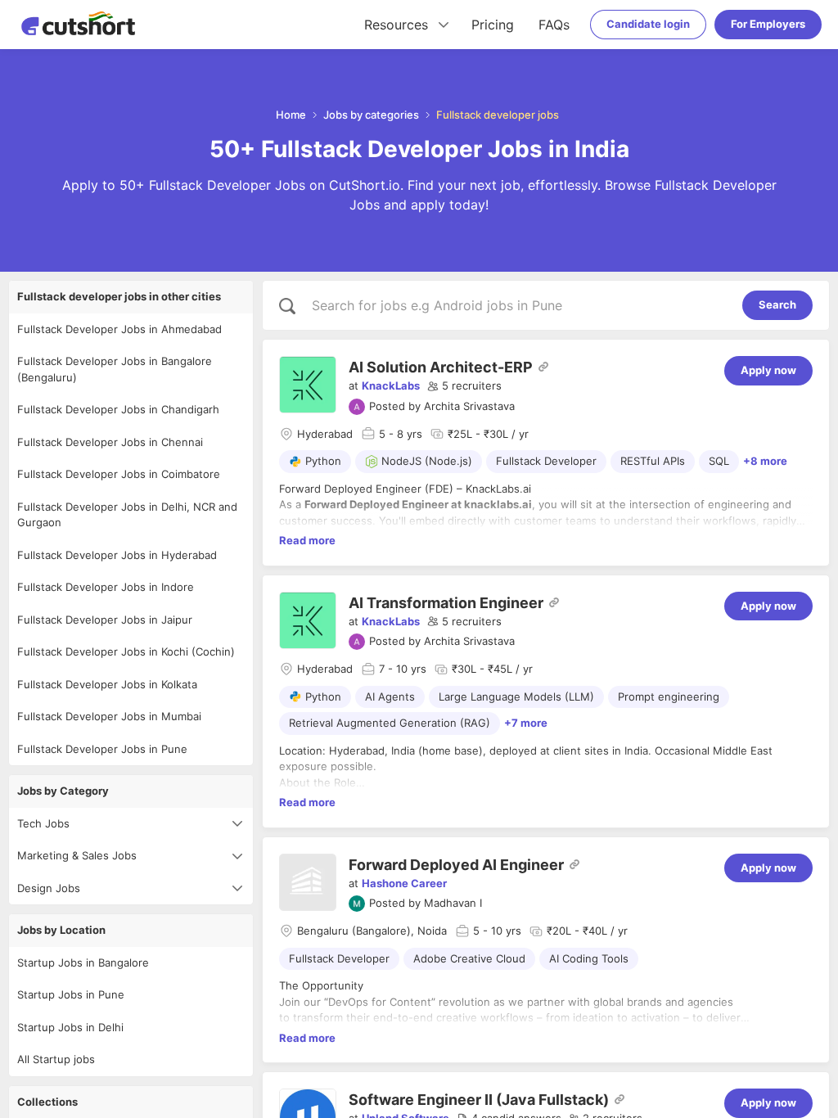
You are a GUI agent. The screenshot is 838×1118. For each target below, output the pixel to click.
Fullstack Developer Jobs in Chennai (110, 442)
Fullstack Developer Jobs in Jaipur (104, 619)
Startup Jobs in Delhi (70, 1027)
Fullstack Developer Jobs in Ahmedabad (119, 329)
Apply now (768, 369)
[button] (464, 386)
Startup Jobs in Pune (70, 994)
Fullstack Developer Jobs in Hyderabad (117, 554)
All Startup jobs (56, 1059)
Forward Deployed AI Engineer (456, 864)
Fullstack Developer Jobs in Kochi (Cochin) (126, 651)
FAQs (554, 24)
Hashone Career (404, 883)
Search (777, 304)
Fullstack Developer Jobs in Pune (102, 748)
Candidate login (648, 23)
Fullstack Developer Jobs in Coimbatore (118, 473)
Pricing (492, 24)
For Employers (768, 23)
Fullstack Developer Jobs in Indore (105, 586)
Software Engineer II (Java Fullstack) (479, 1099)
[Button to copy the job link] (543, 366)
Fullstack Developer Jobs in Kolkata (107, 684)
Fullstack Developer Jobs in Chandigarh (118, 409)
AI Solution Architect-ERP (441, 367)
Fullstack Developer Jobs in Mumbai (109, 716)
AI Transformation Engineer (446, 602)
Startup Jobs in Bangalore (83, 962)
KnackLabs (391, 385)
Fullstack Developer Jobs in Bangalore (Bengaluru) (114, 369)
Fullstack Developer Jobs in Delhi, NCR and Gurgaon (127, 515)
